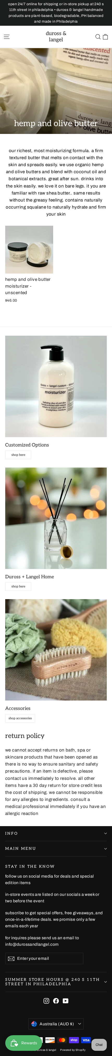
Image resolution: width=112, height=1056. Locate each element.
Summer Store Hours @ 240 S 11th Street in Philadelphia (52, 982)
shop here (18, 455)
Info (11, 833)
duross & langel (56, 36)
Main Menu (20, 848)
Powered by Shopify (72, 1049)
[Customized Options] (56, 386)
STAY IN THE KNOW (30, 866)
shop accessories (20, 718)
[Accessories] (56, 650)
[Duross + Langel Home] (56, 518)
